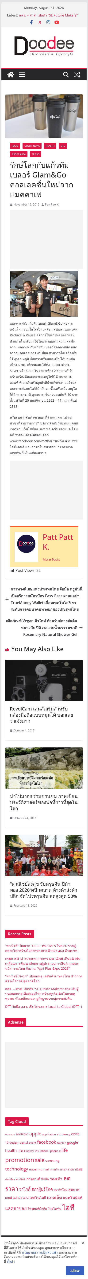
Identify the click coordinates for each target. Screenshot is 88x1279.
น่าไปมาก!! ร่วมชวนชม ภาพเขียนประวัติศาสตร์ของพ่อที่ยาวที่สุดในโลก (44, 802)
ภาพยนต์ (33, 1179)
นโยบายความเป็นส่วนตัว (40, 1252)
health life (14, 1150)
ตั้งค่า (11, 1261)
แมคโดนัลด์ (72, 1197)
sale (39, 1160)
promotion (19, 1160)
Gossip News (32, 145)
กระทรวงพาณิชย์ (71, 1169)
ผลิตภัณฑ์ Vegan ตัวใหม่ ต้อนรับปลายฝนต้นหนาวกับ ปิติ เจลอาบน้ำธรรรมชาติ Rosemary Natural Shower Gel (41, 627)
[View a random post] (77, 74)
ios (37, 1151)
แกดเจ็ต (54, 1197)
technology (16, 1169)
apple (35, 1133)
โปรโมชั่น (54, 1208)
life (64, 1150)
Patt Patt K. (52, 204)
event (32, 1142)
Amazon (10, 1134)
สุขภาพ (73, 1189)
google (72, 1142)
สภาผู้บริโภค (42, 1189)
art (59, 1134)
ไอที (68, 1207)
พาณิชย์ (20, 1179)
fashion (61, 1142)
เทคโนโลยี (38, 1197)
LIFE (63, 145)
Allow (75, 1270)
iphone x (55, 1151)
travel (33, 1169)
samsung (52, 1160)
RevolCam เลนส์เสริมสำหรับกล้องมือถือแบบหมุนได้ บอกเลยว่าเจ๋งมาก (41, 715)
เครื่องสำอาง (21, 1198)
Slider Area (19, 154)
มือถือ (45, 1179)
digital (23, 1142)
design (14, 1142)
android (22, 1134)
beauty (66, 1134)
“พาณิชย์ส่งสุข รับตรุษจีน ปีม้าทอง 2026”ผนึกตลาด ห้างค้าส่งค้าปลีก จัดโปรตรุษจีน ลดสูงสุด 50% (43, 890)
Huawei (29, 1151)
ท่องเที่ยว (10, 1179)
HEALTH (50, 145)
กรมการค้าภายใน (48, 1169)
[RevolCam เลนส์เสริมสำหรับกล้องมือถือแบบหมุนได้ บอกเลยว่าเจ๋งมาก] (44, 663)
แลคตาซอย (16, 1208)
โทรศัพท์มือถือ (37, 1209)
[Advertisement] (49, 239)
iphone (44, 1151)
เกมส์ (8, 1198)
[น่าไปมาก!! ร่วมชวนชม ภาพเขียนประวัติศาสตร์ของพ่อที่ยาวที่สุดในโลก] (44, 750)
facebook (46, 1142)
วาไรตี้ (25, 1189)
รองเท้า (56, 1179)
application (49, 1134)
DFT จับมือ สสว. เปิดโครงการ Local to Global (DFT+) (44, 1006)
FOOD (15, 145)
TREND (35, 154)
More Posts (51, 559)
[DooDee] (10, 74)
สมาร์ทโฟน (60, 1189)
